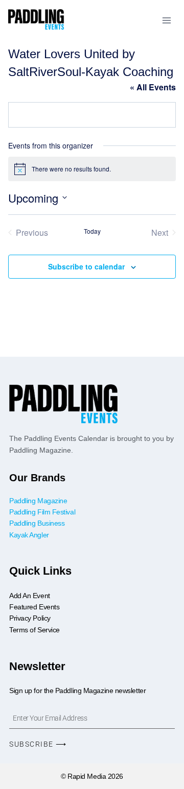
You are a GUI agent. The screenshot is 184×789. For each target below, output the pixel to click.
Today (92, 231)
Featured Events (34, 607)
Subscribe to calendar (86, 266)
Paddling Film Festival (42, 512)
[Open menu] (166, 20)
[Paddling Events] (36, 20)
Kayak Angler (29, 535)
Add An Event (29, 595)
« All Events (153, 87)
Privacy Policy (30, 618)
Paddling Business (37, 523)
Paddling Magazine (38, 501)
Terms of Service (34, 630)
